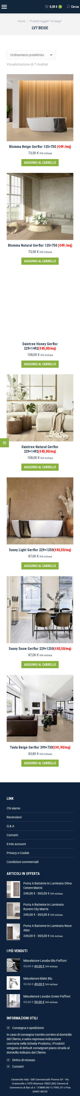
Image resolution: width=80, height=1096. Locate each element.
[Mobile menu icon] (4, 6)
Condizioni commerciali (22, 862)
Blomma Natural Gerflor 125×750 (40, 245)
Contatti (12, 835)
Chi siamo (13, 808)
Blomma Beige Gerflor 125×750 (40, 147)
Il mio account (16, 844)
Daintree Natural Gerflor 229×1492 (40, 449)
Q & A (10, 826)
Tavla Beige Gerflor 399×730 (40, 747)
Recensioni (14, 817)
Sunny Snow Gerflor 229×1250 (40, 649)
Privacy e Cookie (18, 853)
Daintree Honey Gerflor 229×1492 (40, 346)
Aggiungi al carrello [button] (40, 162)
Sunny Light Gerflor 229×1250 (40, 550)
